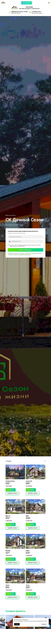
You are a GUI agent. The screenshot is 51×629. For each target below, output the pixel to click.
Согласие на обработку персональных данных (19, 254)
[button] (26, 2)
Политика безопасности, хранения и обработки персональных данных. (25, 253)
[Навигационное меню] (49, 2)
